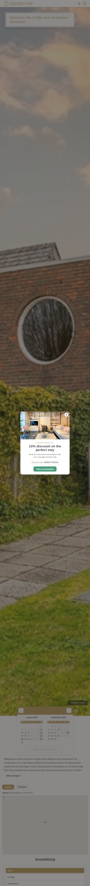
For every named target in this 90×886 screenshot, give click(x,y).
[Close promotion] (66, 415)
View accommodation (45, 469)
